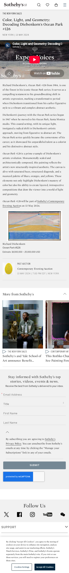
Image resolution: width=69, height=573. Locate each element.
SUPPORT (8, 527)
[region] (34, 555)
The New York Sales (12, 13)
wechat (62, 514)
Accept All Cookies (44, 567)
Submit (34, 465)
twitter (6, 514)
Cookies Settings (21, 567)
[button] (36, 294)
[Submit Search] (38, 4)
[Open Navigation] (64, 4)
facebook (19, 514)
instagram (32, 514)
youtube (47, 514)
